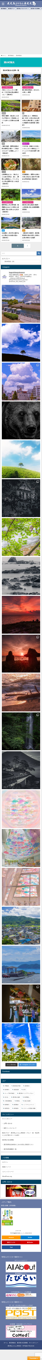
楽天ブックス (11, 1242)
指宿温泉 (16, 1089)
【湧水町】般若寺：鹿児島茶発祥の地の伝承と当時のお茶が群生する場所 (30, 235)
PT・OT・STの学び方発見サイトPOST (21, 1305)
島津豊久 (7, 1089)
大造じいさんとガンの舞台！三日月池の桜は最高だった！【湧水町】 (10, 92)
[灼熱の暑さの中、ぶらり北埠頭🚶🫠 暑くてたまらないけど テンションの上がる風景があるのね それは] (21, 381)
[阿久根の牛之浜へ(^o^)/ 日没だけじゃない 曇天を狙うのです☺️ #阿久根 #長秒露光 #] (21, 576)
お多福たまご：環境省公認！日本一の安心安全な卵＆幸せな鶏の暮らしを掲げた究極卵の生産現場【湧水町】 (30, 120)
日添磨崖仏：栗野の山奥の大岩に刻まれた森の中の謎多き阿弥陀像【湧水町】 (30, 177)
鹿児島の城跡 (16, 1097)
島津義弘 (26, 1097)
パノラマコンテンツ (28, 1104)
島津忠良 (7, 1108)
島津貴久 (27, 1086)
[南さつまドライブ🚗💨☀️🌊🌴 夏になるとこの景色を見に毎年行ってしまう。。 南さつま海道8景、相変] (21, 964)
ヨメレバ (24, 1230)
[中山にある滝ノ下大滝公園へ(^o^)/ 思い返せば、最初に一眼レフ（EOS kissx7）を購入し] (21, 731)
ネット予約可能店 (9, 1093)
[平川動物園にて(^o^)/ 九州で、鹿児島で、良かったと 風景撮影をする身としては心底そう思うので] (21, 420)
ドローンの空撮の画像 (29, 1108)
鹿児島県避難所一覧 (10, 1149)
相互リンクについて (10, 1128)
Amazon (11, 1237)
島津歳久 (16, 1108)
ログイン (5, 1162)
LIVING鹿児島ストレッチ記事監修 (21, 1292)
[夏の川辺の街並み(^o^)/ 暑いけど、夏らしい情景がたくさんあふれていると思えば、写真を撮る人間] (21, 926)
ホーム (6, 1342)
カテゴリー (6, 258)
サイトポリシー (7, 1118)
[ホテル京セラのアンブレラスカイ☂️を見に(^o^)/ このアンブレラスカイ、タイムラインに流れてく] (21, 887)
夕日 (24, 1089)
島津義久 (16, 1104)
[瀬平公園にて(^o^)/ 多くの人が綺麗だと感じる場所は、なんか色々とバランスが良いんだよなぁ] (21, 770)
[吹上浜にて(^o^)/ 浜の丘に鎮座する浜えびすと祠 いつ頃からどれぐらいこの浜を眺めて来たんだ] (21, 654)
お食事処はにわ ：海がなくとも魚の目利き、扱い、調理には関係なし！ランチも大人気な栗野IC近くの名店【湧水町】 (10, 179)
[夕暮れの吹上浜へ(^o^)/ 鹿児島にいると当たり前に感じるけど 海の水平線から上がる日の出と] (21, 692)
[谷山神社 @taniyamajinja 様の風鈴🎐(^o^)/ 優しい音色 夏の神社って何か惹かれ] (21, 1003)
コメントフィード (8, 1171)
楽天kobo (30, 1242)
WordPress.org (7, 1176)
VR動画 (7, 1086)
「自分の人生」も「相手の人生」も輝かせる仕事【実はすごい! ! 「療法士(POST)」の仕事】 (21, 1227)
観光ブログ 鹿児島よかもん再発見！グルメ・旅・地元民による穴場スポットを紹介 (20, 1134)
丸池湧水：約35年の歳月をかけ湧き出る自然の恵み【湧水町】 (10, 235)
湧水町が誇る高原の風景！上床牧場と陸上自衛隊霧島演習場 (30, 207)
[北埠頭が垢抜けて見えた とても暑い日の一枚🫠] (21, 304)
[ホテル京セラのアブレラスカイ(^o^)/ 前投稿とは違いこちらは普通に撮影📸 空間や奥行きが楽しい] (21, 848)
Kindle (30, 1237)
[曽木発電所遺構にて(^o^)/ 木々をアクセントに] (21, 498)
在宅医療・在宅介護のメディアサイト (21, 1324)
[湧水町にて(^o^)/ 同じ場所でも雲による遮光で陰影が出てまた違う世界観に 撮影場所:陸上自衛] (21, 343)
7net (11, 1247)
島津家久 (7, 1104)
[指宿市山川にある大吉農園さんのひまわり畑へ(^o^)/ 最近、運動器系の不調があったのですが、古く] (21, 1042)
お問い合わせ (8, 1123)
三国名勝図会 (8, 1101)
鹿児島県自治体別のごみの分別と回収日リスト (19, 1144)
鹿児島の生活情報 (35, 8)
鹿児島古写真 (16, 1086)
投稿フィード (6, 1167)
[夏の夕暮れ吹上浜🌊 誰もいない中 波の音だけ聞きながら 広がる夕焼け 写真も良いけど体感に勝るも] (21, 615)
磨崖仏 (18, 1101)
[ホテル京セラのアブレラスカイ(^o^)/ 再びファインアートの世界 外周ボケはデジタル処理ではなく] (21, 809)
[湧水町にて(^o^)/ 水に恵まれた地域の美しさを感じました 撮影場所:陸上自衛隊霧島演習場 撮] (21, 459)
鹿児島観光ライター (21, 1273)
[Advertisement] (21, 32)
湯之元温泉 (27, 1101)
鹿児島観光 (3, 8)
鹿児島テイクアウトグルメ (26, 1093)
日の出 (6, 1097)
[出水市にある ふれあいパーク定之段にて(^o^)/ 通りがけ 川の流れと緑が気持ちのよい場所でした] (21, 537)
